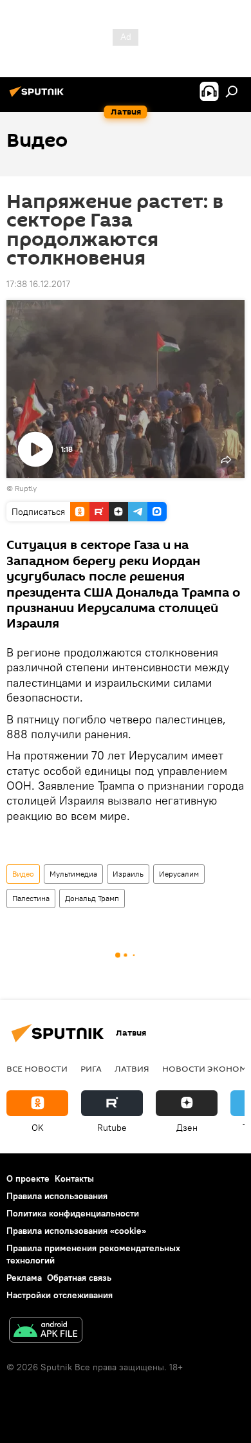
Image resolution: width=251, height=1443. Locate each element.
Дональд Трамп (92, 898)
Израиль (128, 874)
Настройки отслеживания (59, 1295)
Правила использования (56, 1196)
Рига (91, 1068)
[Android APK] (45, 1331)
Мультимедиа (73, 874)
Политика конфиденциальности (72, 1213)
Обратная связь (79, 1277)
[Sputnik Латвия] (38, 96)
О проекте (28, 1178)
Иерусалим (179, 874)
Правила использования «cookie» (76, 1230)
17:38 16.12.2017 (38, 284)
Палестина (31, 898)
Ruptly (26, 488)
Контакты (74, 1178)
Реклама (24, 1277)
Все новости (37, 1068)
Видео (23, 874)
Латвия (132, 1068)
